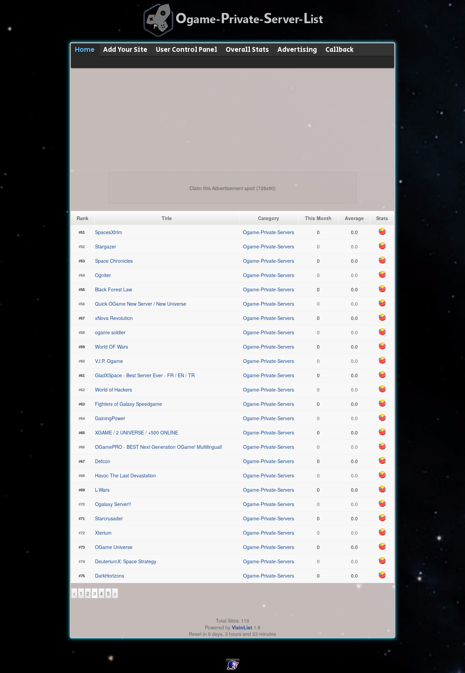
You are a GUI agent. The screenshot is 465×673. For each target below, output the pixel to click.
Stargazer (105, 246)
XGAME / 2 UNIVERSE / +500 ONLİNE (136, 432)
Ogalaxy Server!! (113, 504)
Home (85, 50)
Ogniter (103, 275)
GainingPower (110, 418)
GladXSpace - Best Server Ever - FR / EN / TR (145, 375)
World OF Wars (111, 346)
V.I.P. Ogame (109, 360)
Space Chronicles (114, 260)
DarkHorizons (109, 575)
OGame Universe (113, 547)
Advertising (297, 50)
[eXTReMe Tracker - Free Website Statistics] (233, 669)
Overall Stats (247, 50)
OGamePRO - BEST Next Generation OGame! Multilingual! (158, 446)
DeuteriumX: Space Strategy (125, 561)
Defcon (102, 461)
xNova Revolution (114, 318)
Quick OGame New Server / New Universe (140, 303)
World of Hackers (113, 389)
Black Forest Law (113, 289)
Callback (339, 50)
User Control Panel (186, 50)
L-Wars (102, 489)
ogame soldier (110, 332)
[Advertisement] (232, 118)
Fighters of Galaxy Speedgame (128, 403)
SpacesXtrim (108, 232)
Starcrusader (109, 518)
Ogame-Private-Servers (268, 232)
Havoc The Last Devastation (125, 475)
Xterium (103, 532)
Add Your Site (125, 50)
